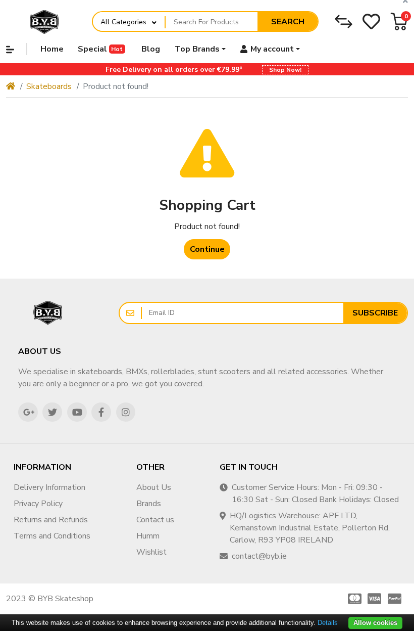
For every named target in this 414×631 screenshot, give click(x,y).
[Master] (353, 599)
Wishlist (151, 552)
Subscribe (375, 313)
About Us (153, 487)
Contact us (155, 519)
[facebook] (101, 412)
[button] (399, 21)
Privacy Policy (38, 503)
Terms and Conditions (52, 536)
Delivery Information (49, 487)
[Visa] (375, 599)
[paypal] (396, 599)
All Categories (123, 22)
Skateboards (49, 86)
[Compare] (343, 21)
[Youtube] (77, 412)
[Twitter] (52, 412)
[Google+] (28, 412)
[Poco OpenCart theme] (48, 313)
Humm (148, 536)
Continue (207, 249)
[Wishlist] (371, 21)
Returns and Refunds (51, 519)
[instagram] (126, 412)
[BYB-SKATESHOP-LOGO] (44, 21)
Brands (148, 503)
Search (287, 21)
